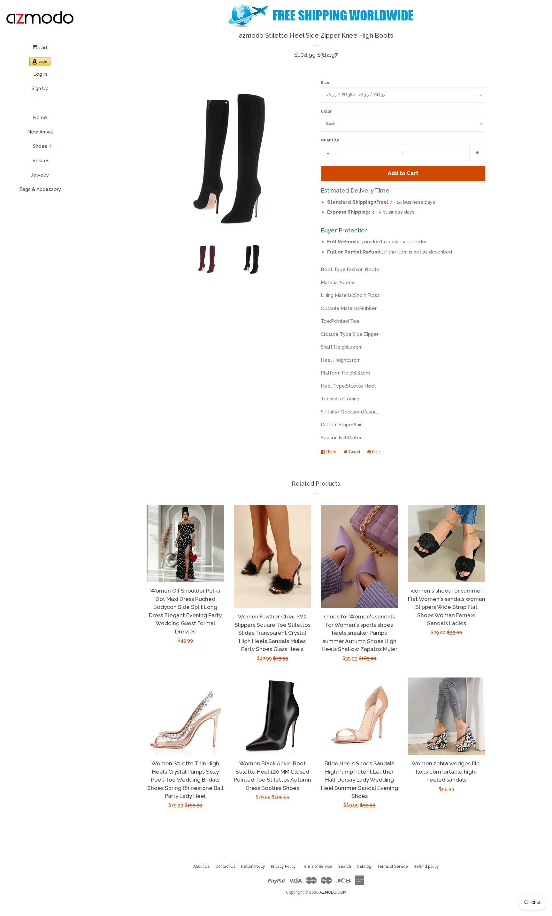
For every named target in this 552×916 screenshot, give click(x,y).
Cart (42, 47)
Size (325, 82)
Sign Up (40, 88)
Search (344, 866)
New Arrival (40, 132)
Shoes (40, 146)
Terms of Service (317, 866)
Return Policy (253, 866)
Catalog (364, 866)
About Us (201, 866)
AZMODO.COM (332, 892)
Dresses (40, 160)
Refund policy (426, 866)
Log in (40, 74)
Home (40, 117)
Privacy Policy (283, 866)
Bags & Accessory (40, 189)
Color (326, 111)
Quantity (330, 140)
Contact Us (225, 866)
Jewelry (40, 175)
